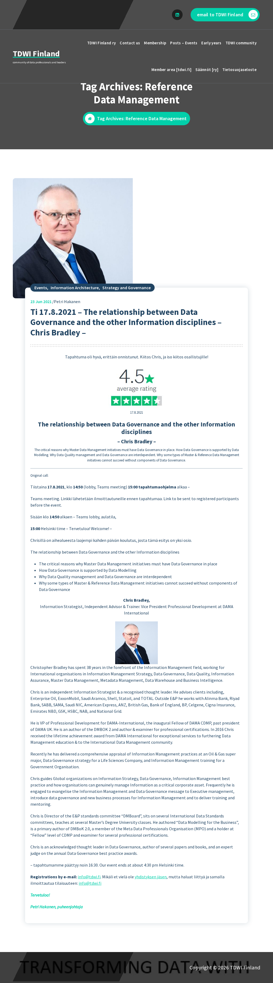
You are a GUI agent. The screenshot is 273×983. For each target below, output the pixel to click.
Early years (211, 42)
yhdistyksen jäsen (151, 876)
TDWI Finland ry (101, 42)
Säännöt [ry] (206, 69)
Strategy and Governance (126, 287)
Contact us (130, 42)
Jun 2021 (41, 301)
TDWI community (241, 42)
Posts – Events (183, 42)
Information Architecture (75, 287)
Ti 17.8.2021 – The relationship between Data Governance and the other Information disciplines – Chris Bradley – (126, 322)
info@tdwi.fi (89, 876)
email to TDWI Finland (220, 14)
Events (40, 287)
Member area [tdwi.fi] (171, 69)
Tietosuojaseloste (239, 69)
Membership (155, 42)
